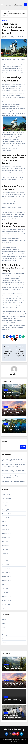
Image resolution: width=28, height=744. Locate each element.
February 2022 (6, 568)
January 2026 (6, 494)
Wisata (5, 20)
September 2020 (6, 608)
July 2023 (5, 521)
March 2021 (5, 588)
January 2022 (6, 572)
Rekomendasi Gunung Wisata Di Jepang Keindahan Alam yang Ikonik (14, 411)
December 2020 (6, 596)
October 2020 (6, 604)
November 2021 (6, 580)
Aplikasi (4, 619)
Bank (3, 623)
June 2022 (5, 553)
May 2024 (5, 506)
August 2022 (5, 545)
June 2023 (5, 525)
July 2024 (5, 502)
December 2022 (6, 533)
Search (4, 441)
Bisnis (3, 627)
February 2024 (6, 510)
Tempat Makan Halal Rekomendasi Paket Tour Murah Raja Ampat (14, 428)
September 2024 (6, 498)
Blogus (22, 739)
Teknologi (4, 635)
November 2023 (6, 514)
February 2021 (6, 592)
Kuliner (4, 631)
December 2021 (6, 576)
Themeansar (13, 741)
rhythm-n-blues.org (13, 5)
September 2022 (6, 541)
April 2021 (5, 584)
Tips (3, 639)
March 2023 (5, 529)
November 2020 (6, 600)
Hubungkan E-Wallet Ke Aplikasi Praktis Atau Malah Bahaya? (13, 701)
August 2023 (5, 517)
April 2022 (5, 561)
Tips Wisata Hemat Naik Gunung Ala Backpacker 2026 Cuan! (13, 394)
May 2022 (5, 557)
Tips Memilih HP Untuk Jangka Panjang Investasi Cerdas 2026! (12, 717)
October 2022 (6, 537)
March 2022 (5, 565)
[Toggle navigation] (2, 4)
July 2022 (5, 549)
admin (8, 37)
